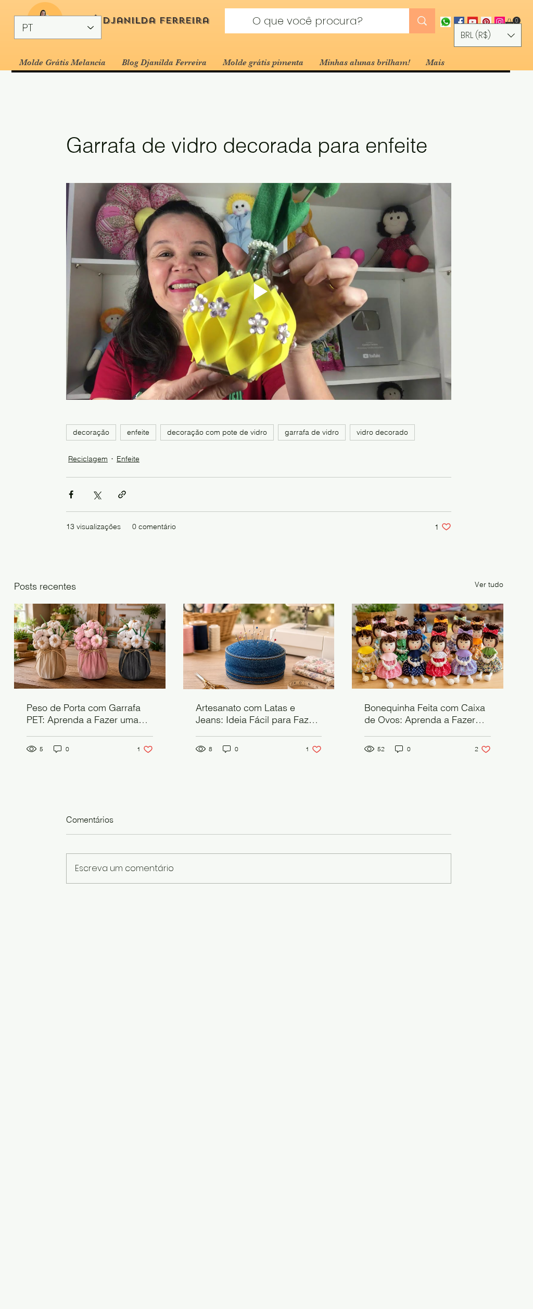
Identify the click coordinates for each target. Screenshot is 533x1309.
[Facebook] (459, 22)
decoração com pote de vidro (217, 432)
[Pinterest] (486, 22)
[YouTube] (472, 22)
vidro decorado (382, 432)
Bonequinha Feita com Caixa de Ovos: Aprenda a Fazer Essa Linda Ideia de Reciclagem (424, 714)
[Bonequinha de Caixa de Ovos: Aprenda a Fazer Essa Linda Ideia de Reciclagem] (427, 646)
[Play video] (258, 291)
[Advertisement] (266, 1244)
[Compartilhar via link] (122, 494)
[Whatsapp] (445, 22)
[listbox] (488, 35)
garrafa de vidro (312, 432)
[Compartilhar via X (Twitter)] (96, 494)
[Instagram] (499, 22)
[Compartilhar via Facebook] (71, 494)
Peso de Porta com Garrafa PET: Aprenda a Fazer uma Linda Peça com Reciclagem (87, 714)
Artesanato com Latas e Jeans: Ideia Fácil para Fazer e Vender (256, 714)
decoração (91, 432)
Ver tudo (489, 584)
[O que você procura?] (422, 20)
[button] (513, 22)
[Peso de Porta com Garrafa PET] (90, 646)
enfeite (138, 432)
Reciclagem (88, 458)
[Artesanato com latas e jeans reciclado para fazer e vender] (259, 646)
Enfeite (128, 458)
